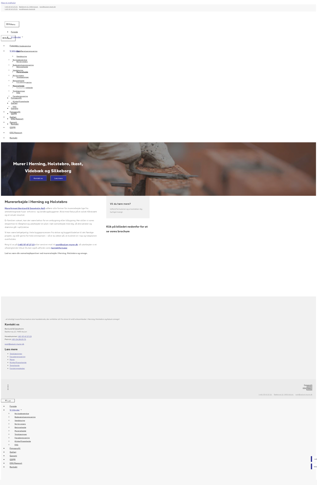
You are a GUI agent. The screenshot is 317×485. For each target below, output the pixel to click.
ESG (14, 106)
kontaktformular (59, 247)
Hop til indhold (8, 2)
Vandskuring (21, 56)
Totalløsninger (19, 91)
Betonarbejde (18, 80)
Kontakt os (38, 178)
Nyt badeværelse (23, 46)
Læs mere (58, 178)
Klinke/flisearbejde (21, 101)
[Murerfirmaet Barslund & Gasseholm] (14, 33)
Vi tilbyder (16, 37)
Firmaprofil (15, 111)
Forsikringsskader (17, 368)
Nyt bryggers (18, 75)
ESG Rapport (16, 132)
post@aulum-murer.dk (48, 7)
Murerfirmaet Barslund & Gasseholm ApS (25, 208)
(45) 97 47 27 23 (25, 336)
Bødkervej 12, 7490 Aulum (28, 7)
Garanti (13, 122)
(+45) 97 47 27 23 (11, 7)
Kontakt (13, 137)
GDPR (12, 127)
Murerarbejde (18, 86)
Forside (13, 45)
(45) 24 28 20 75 (19, 339)
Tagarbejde (15, 365)
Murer (12, 359)
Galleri (13, 117)
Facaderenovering (20, 96)
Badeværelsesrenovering (23, 65)
